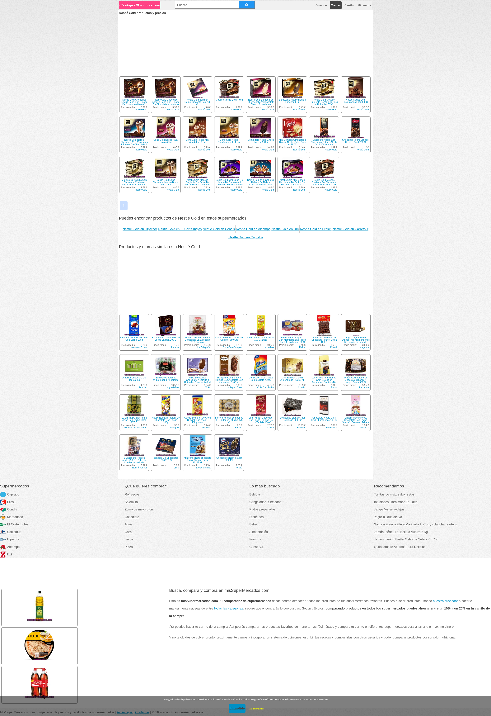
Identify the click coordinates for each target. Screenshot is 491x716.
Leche (129, 539)
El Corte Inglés (17, 524)
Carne (129, 532)
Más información (256, 708)
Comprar (321, 5)
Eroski (11, 502)
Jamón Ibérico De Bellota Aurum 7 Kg (401, 532)
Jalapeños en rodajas (389, 509)
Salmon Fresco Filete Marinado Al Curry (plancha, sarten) (415, 524)
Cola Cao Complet (232, 347)
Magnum (364, 347)
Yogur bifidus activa (388, 517)
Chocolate (132, 517)
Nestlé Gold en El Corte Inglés (180, 229)
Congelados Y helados (265, 502)
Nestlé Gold (141, 109)
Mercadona (15, 517)
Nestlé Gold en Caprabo (245, 237)
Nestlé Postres (139, 468)
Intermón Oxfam (139, 347)
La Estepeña (204, 347)
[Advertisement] (245, 43)
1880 (176, 468)
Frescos (255, 539)
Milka (208, 387)
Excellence (331, 427)
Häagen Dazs (235, 387)
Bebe (253, 524)
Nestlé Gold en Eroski (315, 229)
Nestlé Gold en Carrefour (350, 229)
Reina (302, 347)
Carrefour (14, 532)
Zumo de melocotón (139, 509)
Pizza (129, 547)
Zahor (334, 387)
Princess (364, 427)
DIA (9, 554)
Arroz (129, 524)
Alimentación (258, 532)
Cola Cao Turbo (265, 387)
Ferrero (238, 427)
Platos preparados (262, 509)
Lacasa (175, 347)
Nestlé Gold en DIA (285, 229)
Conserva (256, 547)
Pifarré (333, 347)
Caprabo (13, 494)
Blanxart (301, 427)
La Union (364, 387)
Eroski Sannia (203, 468)
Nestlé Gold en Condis (219, 229)
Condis (302, 387)
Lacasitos (269, 347)
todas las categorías (228, 608)
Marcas (336, 5)
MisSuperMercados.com (139, 5)
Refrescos (132, 494)
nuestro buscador (445, 601)
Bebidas (255, 494)
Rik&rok (206, 427)
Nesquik (174, 427)
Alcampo (13, 547)
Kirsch (270, 427)
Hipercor (13, 539)
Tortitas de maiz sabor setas (394, 494)
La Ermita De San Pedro (134, 427)
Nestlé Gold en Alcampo (253, 229)
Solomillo (131, 502)
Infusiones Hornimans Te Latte (396, 502)
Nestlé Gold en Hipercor (140, 229)
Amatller (143, 387)
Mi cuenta (364, 5)
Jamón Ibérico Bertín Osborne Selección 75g (406, 539)
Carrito (349, 5)
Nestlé (239, 468)
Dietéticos (256, 517)
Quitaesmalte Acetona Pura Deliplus (400, 547)
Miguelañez (173, 387)
